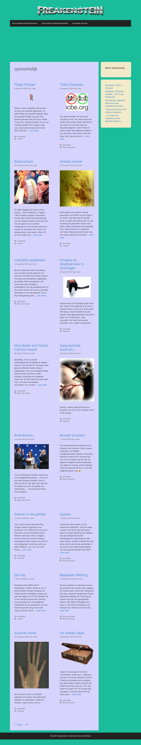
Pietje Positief (24, 85)
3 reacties (65, 331)
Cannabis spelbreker (29, 260)
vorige (18, 724)
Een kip (19, 575)
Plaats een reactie (68, 147)
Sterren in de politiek (30, 514)
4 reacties (65, 421)
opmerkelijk (21, 136)
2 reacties (20, 711)
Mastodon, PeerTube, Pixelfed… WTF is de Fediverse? (114, 94)
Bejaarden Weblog (73, 575)
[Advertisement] (70, 43)
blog (63, 616)
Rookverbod (23, 161)
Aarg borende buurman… (70, 347)
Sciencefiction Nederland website (55, 23)
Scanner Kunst (25, 633)
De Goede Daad (72, 633)
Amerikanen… (24, 435)
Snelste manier (71, 161)
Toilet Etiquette (71, 85)
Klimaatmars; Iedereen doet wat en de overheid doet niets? (115, 103)
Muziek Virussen (72, 435)
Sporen (65, 514)
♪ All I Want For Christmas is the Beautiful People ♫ (113, 118)
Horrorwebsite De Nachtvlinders (24, 23)
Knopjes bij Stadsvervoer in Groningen (72, 264)
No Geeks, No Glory (80, 23)
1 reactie (20, 139)
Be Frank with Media (83, 736)
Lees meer (34, 131)
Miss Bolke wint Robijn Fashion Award (31, 347)
